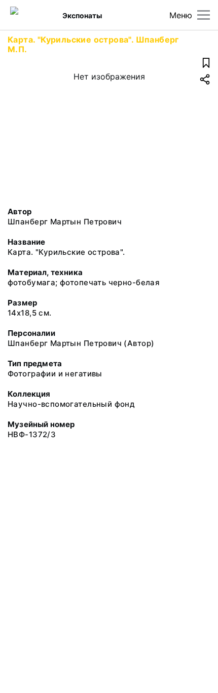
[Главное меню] (203, 15)
